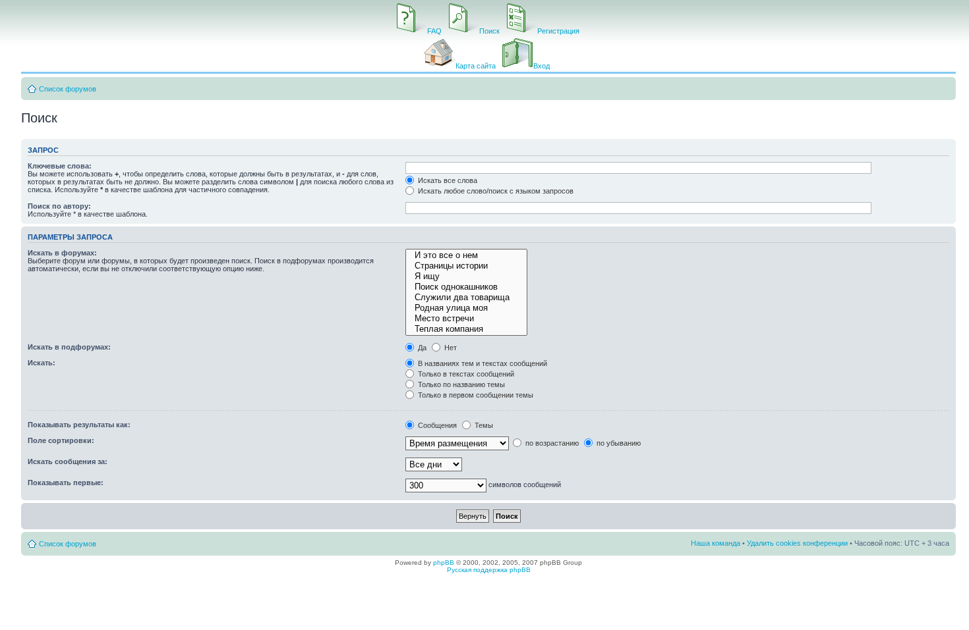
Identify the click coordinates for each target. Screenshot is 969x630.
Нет (449, 348)
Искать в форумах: (62, 253)
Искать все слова (446, 180)
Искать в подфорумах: (69, 347)
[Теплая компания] (466, 329)
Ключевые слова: (60, 166)
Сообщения (436, 425)
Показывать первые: (65, 482)
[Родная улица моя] (466, 308)
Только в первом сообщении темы (474, 395)
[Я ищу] (466, 276)
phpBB (443, 562)
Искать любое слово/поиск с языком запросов (494, 191)
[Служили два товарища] (466, 297)
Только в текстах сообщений (465, 374)
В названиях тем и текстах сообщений (481, 363)
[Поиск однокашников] (466, 287)
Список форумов (67, 89)
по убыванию (618, 443)
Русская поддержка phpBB (489, 569)
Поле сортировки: (61, 440)
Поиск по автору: (59, 206)
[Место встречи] (466, 318)
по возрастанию (551, 443)
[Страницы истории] (466, 266)
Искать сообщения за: (67, 461)
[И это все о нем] (466, 255)
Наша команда (715, 543)
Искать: (41, 363)
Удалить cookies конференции (797, 543)
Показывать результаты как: (79, 425)
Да (421, 348)
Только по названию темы (460, 384)
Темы (483, 425)
